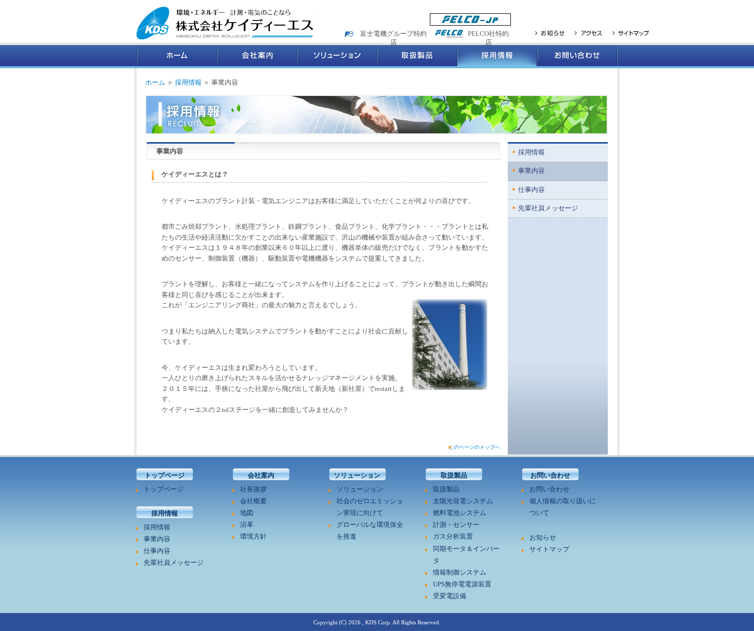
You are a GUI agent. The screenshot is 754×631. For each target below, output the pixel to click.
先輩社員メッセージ (548, 208)
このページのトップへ (474, 447)
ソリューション (337, 56)
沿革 (246, 524)
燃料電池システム (459, 513)
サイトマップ (630, 33)
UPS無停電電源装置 (462, 584)
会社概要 (253, 501)
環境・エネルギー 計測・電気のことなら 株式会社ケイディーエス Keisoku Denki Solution (225, 24)
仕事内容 (531, 189)
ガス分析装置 (453, 536)
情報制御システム (459, 572)
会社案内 (257, 56)
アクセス (588, 33)
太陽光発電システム (463, 501)
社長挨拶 (253, 489)
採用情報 (497, 56)
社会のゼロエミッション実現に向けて (369, 507)
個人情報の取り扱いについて (562, 507)
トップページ (164, 489)
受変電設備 (449, 596)
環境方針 (253, 536)
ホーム (177, 56)
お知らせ (549, 33)
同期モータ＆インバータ (466, 554)
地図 (246, 513)
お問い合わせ (577, 56)
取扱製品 (417, 56)
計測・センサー (456, 524)
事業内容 (531, 170)
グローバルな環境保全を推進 (369, 530)
